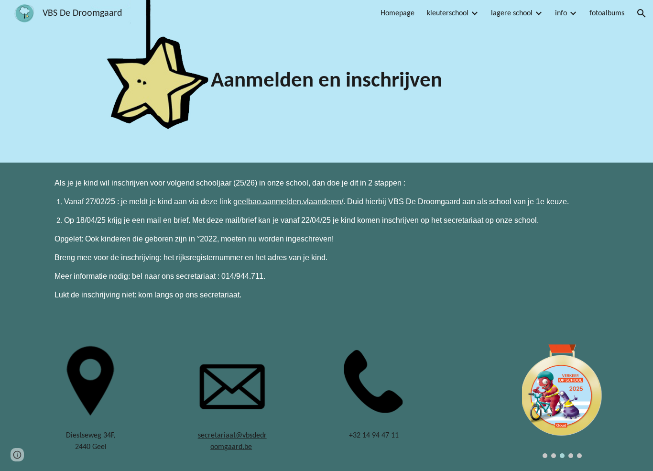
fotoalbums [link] (606, 13)
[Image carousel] (562, 401)
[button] (641, 13)
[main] (326, 81)
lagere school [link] (512, 13)
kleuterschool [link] (447, 13)
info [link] (561, 13)
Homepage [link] (397, 13)
